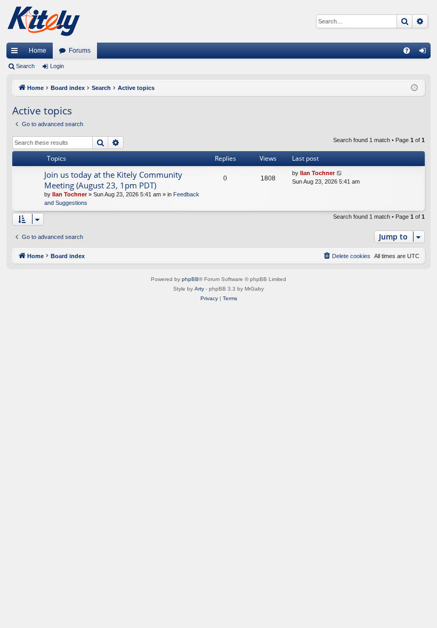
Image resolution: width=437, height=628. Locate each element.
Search (25, 66)
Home (37, 50)
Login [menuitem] (425, 53)
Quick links (16, 53)
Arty (199, 289)
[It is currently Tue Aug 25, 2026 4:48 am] (414, 88)
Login (57, 66)
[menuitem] (407, 51)
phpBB (190, 279)
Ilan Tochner (69, 194)
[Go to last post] (339, 173)
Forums (80, 50)
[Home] (43, 21)
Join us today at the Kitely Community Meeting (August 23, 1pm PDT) (113, 179)
